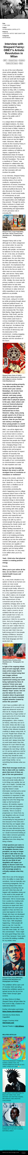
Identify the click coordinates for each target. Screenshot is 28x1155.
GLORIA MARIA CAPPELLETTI (11, 29)
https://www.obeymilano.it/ (12, 1011)
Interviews (6, 37)
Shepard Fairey (13, 60)
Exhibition (21, 60)
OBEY (5, 60)
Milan (20, 63)
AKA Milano (19, 1026)
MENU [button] (24, 3)
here (14, 1152)
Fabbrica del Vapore (12, 63)
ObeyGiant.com (8, 1023)
